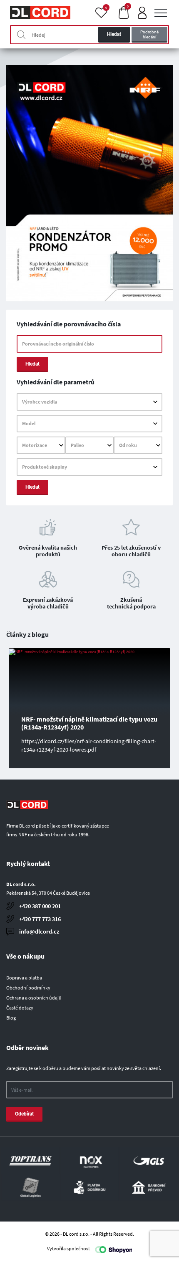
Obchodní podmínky (28, 987)
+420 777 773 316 (40, 919)
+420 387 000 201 (40, 906)
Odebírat (24, 1114)
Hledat (114, 34)
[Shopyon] (113, 1249)
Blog (11, 1018)
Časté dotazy (19, 1008)
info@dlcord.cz (39, 931)
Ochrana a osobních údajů (34, 997)
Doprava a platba (24, 977)
